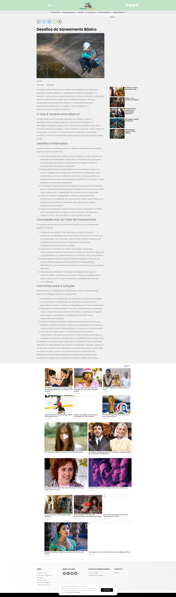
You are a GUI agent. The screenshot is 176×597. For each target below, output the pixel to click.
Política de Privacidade (73, 592)
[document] (88, 298)
